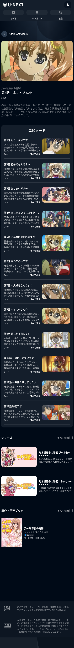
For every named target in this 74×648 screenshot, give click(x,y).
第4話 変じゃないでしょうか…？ (22, 212)
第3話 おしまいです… (16, 188)
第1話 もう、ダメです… (17, 140)
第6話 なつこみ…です (16, 261)
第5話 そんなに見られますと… (20, 237)
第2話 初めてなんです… (17, 164)
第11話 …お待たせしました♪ (20, 382)
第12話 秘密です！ (14, 406)
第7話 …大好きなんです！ (18, 285)
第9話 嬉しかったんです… (18, 333)
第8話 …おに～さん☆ (16, 309)
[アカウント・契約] (67, 4)
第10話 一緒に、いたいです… (20, 358)
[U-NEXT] (13, 5)
